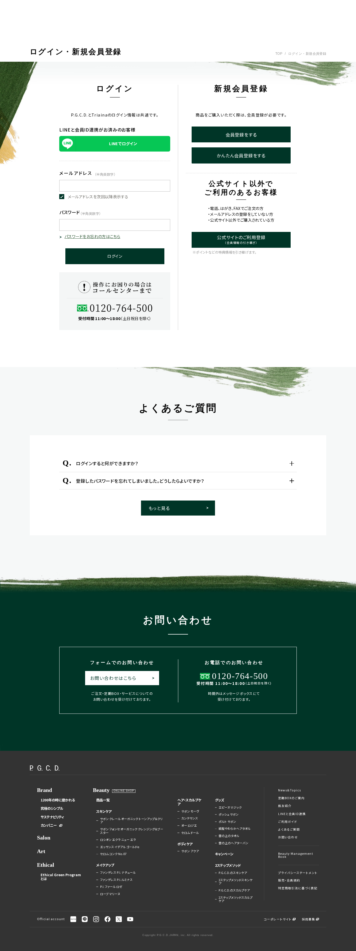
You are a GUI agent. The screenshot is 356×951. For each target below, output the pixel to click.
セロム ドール (190, 832)
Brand (44, 790)
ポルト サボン (227, 821)
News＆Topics (289, 790)
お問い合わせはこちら (113, 678)
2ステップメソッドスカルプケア (236, 899)
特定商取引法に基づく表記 (298, 888)
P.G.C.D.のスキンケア (233, 873)
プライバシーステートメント (298, 873)
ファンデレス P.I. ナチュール (118, 872)
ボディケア (184, 844)
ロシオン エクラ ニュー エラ (118, 839)
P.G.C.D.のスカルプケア (234, 890)
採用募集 (308, 919)
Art (41, 851)
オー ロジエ (189, 825)
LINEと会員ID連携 (292, 814)
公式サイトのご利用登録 (241, 239)
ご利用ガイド (287, 821)
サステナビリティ (52, 817)
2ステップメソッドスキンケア (236, 881)
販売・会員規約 (289, 880)
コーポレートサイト (278, 919)
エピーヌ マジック (230, 807)
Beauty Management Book (295, 855)
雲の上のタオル (229, 836)
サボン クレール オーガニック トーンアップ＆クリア (131, 820)
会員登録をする (241, 134)
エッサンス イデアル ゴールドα (119, 847)
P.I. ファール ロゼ (111, 886)
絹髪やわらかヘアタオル (235, 828)
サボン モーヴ (190, 811)
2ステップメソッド (228, 865)
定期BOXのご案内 (291, 798)
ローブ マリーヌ (110, 894)
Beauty (101, 790)
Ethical (45, 865)
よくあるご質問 (289, 829)
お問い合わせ (288, 837)
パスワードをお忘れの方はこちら (92, 236)
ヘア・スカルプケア (189, 802)
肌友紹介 (284, 806)
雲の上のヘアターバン (233, 843)
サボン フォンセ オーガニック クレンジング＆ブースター (131, 831)
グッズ (219, 800)
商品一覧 (103, 800)
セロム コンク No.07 (113, 854)
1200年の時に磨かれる (58, 800)
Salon (43, 838)
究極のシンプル (52, 808)
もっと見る (159, 508)
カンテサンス (189, 818)
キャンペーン (224, 854)
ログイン (114, 256)
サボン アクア (190, 851)
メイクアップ (105, 865)
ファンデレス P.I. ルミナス (116, 879)
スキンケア (104, 811)
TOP (278, 54)
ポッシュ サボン (229, 814)
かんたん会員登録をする (241, 155)
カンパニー (49, 825)
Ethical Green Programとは (61, 877)
